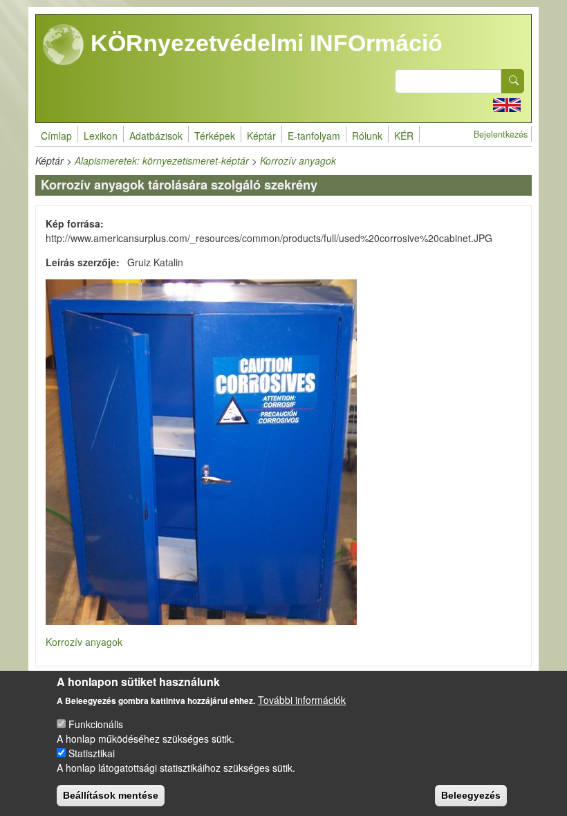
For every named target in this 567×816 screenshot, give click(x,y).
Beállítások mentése (110, 795)
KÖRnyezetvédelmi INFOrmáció (263, 43)
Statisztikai (91, 753)
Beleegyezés (471, 795)
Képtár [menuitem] (261, 135)
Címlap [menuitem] (56, 135)
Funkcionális (95, 724)
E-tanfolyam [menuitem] (314, 135)
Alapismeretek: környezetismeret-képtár (162, 160)
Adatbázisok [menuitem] (156, 135)
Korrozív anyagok (298, 160)
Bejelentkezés (501, 134)
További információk (302, 700)
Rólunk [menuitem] (367, 135)
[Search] (513, 81)
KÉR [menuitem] (403, 135)
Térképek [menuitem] (214, 135)
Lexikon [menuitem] (101, 135)
